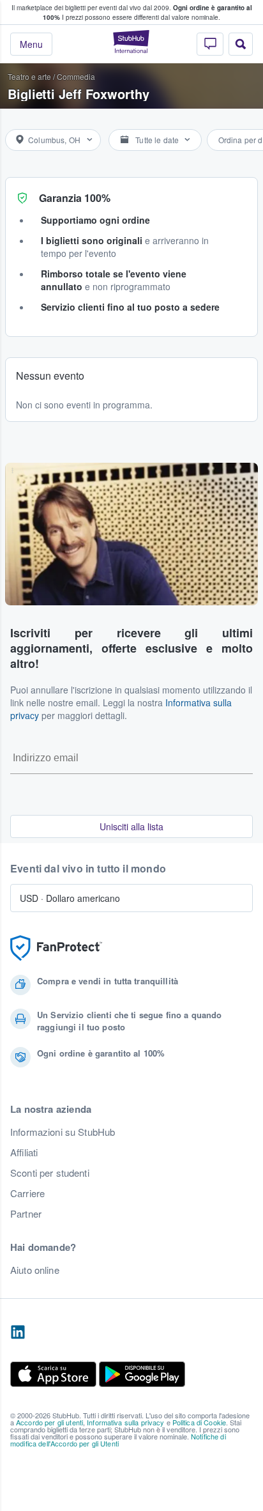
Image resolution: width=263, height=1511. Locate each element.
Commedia (76, 76)
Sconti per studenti (49, 1173)
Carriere (27, 1193)
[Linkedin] (18, 1332)
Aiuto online (34, 1270)
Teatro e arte (29, 76)
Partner (25, 1214)
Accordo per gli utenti (49, 1422)
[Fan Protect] (56, 948)
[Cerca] (241, 44)
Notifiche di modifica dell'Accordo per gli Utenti (118, 1439)
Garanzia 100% (74, 197)
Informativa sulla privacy (126, 1422)
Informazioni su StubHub (62, 1132)
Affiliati (24, 1152)
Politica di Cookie (199, 1422)
